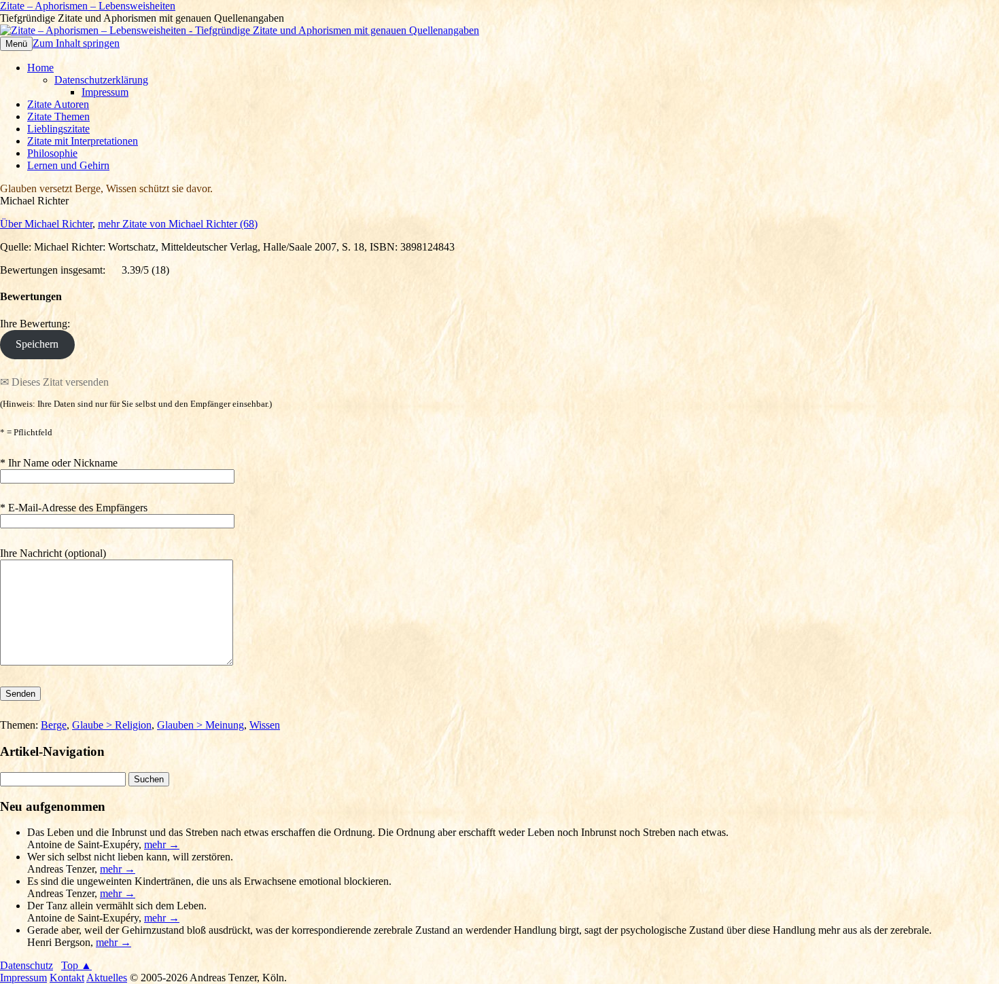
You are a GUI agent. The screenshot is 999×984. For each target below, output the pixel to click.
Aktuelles (106, 977)
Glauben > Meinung (200, 725)
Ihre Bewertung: (37, 323)
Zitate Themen (58, 116)
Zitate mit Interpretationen (82, 141)
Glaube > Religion (112, 725)
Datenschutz (26, 965)
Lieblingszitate (58, 128)
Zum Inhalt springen (76, 43)
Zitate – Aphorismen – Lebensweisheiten (87, 6)
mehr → (161, 844)
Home (40, 67)
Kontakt (67, 977)
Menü (16, 44)
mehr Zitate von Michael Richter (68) (178, 224)
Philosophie (52, 153)
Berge (54, 725)
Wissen (264, 725)
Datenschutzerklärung (101, 80)
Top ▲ (76, 965)
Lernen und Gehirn (68, 165)
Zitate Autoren (58, 104)
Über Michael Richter (46, 224)
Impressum (105, 92)
